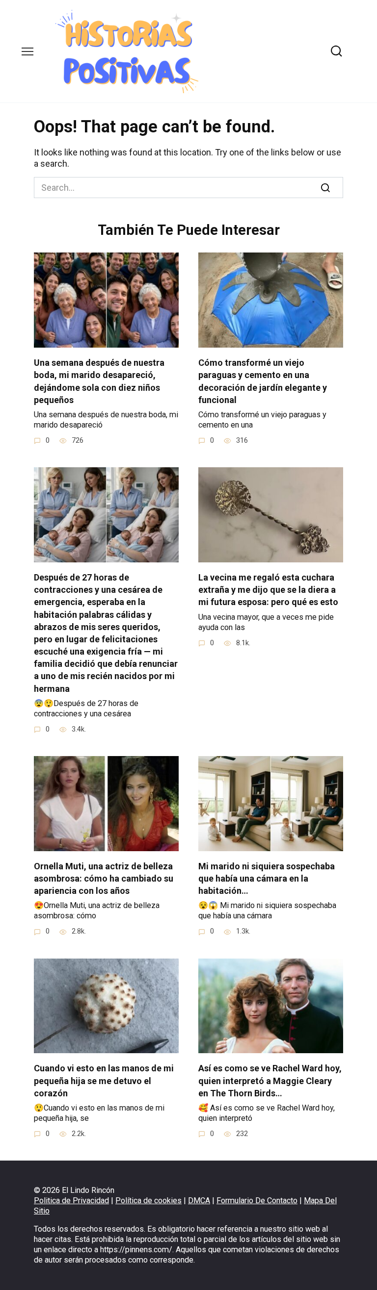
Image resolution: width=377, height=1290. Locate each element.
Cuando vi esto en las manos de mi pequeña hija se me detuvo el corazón (104, 1080)
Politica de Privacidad (71, 1200)
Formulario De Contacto (256, 1200)
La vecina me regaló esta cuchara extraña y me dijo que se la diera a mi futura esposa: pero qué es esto (268, 589)
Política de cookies (148, 1200)
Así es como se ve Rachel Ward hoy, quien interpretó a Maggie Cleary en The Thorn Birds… (270, 1080)
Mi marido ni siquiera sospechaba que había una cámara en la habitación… (266, 878)
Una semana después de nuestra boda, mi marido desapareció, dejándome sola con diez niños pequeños (99, 381)
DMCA (199, 1200)
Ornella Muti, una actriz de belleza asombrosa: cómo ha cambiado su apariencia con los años (103, 878)
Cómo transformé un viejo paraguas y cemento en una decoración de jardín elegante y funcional (262, 381)
